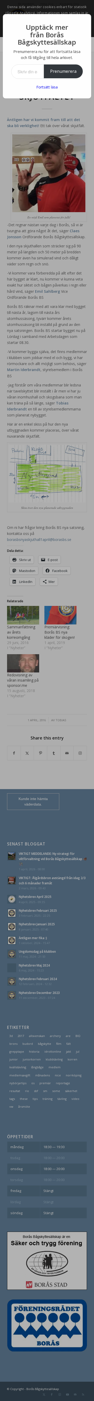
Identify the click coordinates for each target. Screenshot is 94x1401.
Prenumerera (63, 71)
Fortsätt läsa (47, 87)
